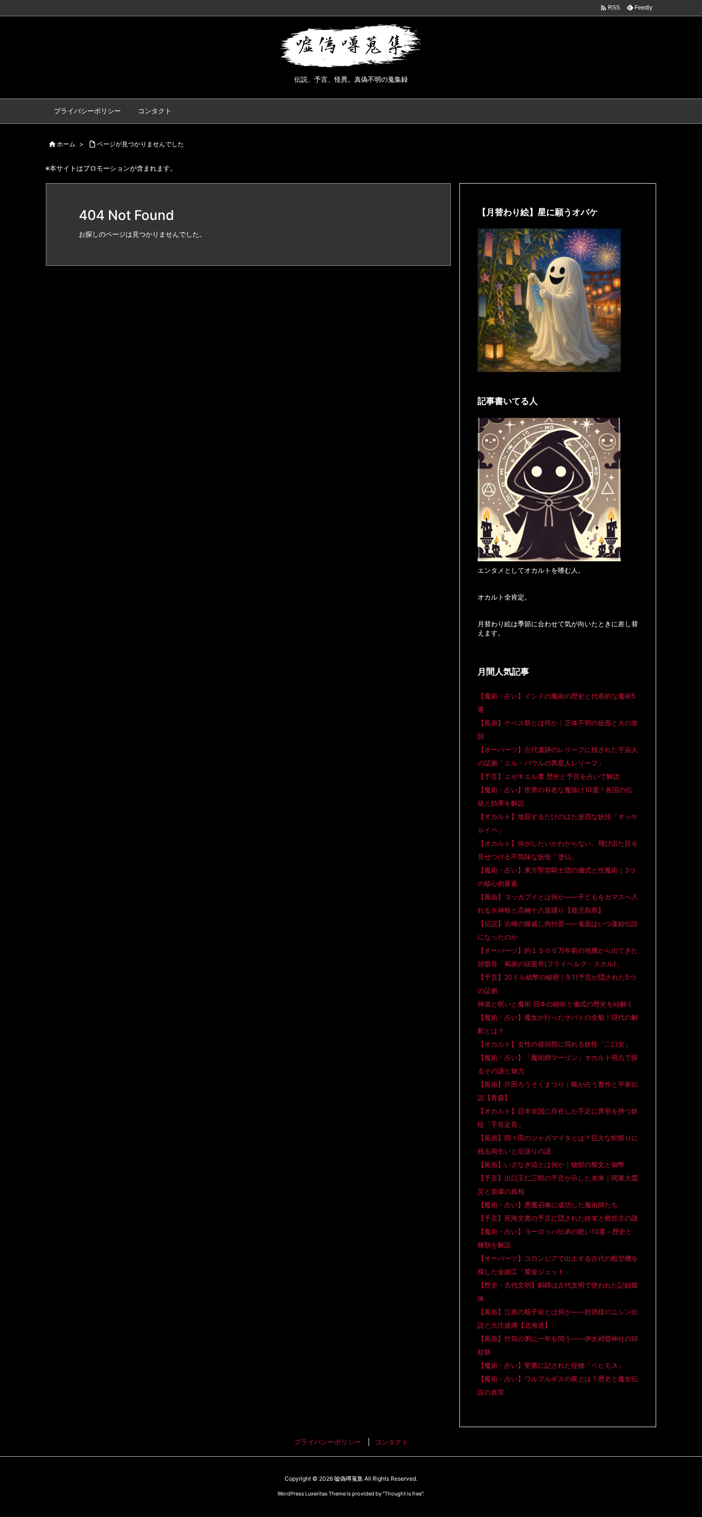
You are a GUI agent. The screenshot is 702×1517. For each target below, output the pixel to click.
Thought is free (403, 1493)
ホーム (66, 144)
